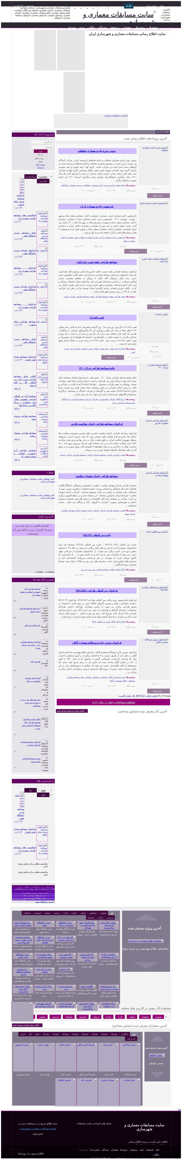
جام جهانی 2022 (101, 349)
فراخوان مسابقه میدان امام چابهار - (19, 200)
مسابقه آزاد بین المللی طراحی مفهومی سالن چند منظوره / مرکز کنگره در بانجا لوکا (25, 401)
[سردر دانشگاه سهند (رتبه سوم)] (45, 902)
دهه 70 (95, 1034)
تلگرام (129, 6)
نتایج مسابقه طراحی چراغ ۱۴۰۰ (96, 368)
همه (111, 913)
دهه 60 (85, 1034)
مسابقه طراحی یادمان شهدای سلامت (97, 476)
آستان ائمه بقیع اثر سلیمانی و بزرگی (32, 679)
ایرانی (22, 1034)
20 (133, 696)
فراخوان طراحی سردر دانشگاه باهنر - (25, 252)
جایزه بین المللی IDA (101, 622)
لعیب (133, 352)
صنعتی (47, 913)
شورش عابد (35, 661)
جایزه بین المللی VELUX (97, 535)
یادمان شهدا (87, 510)
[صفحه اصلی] (162, 27)
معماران (127, 27)
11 (141, 696)
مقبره (66, 296)
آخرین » (121, 696)
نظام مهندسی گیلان (118, 681)
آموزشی (37, 913)
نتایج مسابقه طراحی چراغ (123, 403)
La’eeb (122, 349)
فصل (43, 790)
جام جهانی (113, 349)
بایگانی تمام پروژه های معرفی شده (71, 711)
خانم (37, 1034)
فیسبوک (88, 1132)
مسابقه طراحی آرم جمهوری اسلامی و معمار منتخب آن (25, 453)
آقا (30, 1034)
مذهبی (83, 913)
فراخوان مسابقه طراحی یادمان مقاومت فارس (97, 423)
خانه (162, 6)
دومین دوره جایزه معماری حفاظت (97, 150)
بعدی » (128, 696)
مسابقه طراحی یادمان (76, 455)
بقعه (123, 296)
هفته (43, 795)
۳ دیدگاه (17, 460)
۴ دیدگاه (17, 422)
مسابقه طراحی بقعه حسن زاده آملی (96, 262)
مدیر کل (155, 188)
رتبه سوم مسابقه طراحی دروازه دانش (29, 610)
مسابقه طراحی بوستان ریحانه (25, 434)
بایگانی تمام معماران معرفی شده (26, 1025)
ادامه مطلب (157, 196)
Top (179, 1109)
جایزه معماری (92, 237)
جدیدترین (43, 176)
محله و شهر (79, 237)
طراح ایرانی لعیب (72, 349)
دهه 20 (46, 1034)
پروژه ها (140, 27)
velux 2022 (120, 569)
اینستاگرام (94, 1132)
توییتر (82, 1132)
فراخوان (149, 1150)
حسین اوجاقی (87, 349)
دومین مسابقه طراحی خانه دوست (31, 760)
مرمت (79, 185)
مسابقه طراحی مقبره (79, 296)
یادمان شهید (130, 514)
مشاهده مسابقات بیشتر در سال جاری (113, 702)
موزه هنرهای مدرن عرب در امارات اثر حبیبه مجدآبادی (30, 703)
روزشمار (114, 27)
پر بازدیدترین (30, 176)
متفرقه (91, 917)
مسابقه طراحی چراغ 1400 (73, 399)
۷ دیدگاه (17, 408)
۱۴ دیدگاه (18, 389)
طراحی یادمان (113, 455)
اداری (65, 913)
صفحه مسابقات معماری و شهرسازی (37, 1128)
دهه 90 (114, 1034)
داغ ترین (43, 181)
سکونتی (144, 1017)
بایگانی (91, 27)
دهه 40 (65, 1034)
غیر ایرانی (131, 1038)
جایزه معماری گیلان (116, 677)
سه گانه (102, 27)
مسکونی (92, 913)
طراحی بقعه (114, 296)
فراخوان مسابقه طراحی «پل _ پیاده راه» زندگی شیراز (30, 645)
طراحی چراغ (92, 399)
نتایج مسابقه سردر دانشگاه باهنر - (25, 234)
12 (143, 696)
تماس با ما (151, 6)
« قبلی (149, 696)
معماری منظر (129, 241)
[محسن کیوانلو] (157, 1055)
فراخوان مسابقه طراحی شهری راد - (25, 269)
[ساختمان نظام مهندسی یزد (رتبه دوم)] (146, 941)
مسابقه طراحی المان (96, 455)
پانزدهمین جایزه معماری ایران (97, 206)
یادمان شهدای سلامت (71, 510)
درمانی (57, 913)
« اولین (155, 696)
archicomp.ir (121, 1158)
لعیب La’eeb (97, 317)
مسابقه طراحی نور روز (98, 569)
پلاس (100, 1136)
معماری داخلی (67, 237)
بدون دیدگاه (131, 190)
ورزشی (109, 917)
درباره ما (139, 6)
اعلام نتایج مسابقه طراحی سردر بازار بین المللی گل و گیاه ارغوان (25, 381)
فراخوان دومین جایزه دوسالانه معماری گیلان (96, 642)
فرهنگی (26, 913)
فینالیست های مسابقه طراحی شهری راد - (25, 217)
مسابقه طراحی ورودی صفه (25, 417)
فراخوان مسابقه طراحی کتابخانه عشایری (30, 743)
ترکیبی (100, 917)
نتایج (142, 1150)
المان (123, 455)
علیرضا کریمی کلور (32, 625)
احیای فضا (120, 185)
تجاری (73, 913)
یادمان (62, 455)
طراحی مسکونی (99, 677)
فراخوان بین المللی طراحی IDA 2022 (97, 590)
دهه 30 (56, 1034)
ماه (30, 790)
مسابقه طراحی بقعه (99, 296)
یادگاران (124, 1034)
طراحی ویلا (86, 677)
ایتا (76, 1132)
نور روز (84, 569)
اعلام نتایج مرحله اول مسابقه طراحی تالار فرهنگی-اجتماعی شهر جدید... (31, 724)
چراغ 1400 (120, 399)
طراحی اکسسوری (107, 399)
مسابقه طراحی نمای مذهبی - (25, 323)
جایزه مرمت (109, 185)
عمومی (103, 913)
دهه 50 (75, 1034)
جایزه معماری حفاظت (93, 185)
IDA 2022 (121, 622)
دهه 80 (104, 1034)
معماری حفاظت (68, 185)
